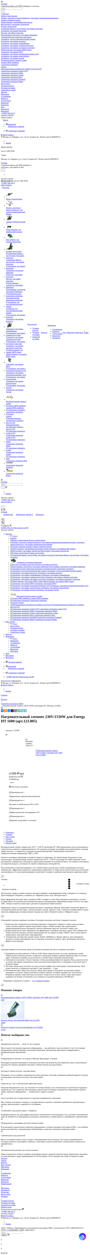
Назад (15, 536)
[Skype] (22, 710)
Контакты (5, 1182)
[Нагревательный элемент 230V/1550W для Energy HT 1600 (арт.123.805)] (50, 752)
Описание (10, 832)
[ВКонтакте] (2, 710)
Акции (3, 1160)
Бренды (4, 1163)
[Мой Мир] (9, 710)
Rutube (8, 143)
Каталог (13, 538)
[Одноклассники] (5, 710)
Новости (4, 1175)
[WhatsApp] (18, 710)
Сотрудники (6, 1177)
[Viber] (15, 710)
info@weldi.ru (8, 135)
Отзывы (9, 835)
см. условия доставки (40, 981)
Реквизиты (5, 1190)
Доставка (9, 841)
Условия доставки (8, 1203)
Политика (5, 1192)
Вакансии (5, 1180)
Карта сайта (5, 1194)
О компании (6, 1173)
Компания (14, 641)
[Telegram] (25, 710)
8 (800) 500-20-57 (8, 113)
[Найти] (3, 11)
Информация (6, 1184)
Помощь (4, 1196)
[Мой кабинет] (2, 505)
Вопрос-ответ (11, 843)
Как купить (14, 626)
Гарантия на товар (8, 1205)
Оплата (8, 839)
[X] (12, 710)
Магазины (5, 1167)
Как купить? (6, 1165)
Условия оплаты (7, 1201)
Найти (4, 1235)
